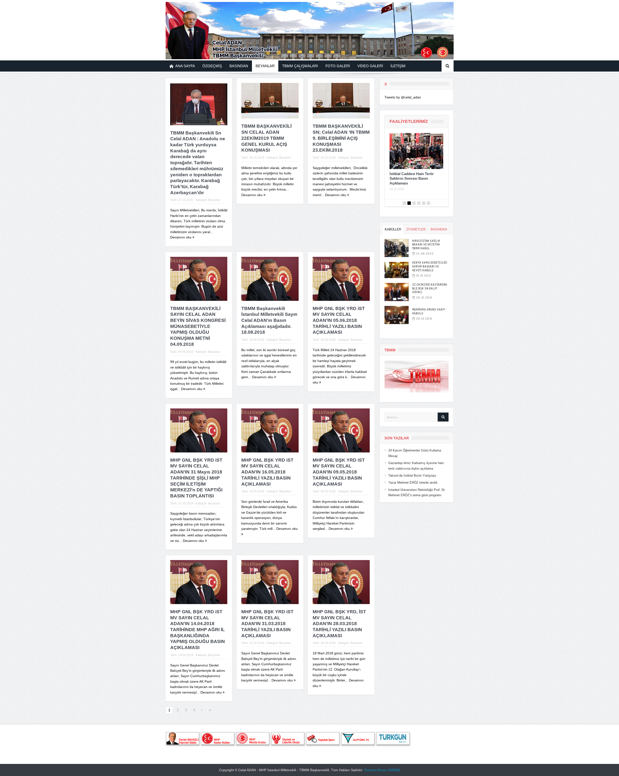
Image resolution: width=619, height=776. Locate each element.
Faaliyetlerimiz (409, 121)
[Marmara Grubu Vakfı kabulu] (396, 315)
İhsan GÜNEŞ (389, 770)
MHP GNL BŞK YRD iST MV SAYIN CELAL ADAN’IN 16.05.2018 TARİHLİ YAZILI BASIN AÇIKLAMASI (267, 472)
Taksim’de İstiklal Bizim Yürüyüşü (412, 475)
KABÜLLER (393, 229)
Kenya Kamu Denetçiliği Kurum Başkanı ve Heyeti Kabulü (430, 266)
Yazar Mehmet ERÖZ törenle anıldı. (413, 482)
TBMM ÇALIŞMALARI (300, 66)
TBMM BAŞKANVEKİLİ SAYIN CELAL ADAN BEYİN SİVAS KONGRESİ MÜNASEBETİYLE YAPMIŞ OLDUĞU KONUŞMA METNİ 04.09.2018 (198, 326)
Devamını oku (181, 237)
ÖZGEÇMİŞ (212, 66)
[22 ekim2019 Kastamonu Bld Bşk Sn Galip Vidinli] (396, 292)
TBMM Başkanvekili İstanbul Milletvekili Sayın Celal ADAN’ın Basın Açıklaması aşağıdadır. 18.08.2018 (269, 320)
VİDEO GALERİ (370, 66)
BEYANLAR (265, 66)
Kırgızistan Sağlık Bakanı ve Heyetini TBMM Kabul (426, 244)
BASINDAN (238, 66)
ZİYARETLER (416, 229)
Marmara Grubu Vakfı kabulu (428, 311)
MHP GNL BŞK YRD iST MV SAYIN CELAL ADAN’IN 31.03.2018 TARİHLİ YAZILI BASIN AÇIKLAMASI (267, 623)
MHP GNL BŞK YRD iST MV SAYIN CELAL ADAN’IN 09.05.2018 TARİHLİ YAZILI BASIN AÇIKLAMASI (339, 472)
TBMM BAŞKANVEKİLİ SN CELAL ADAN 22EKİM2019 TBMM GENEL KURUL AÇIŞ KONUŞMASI (266, 138)
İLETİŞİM (398, 66)
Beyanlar (214, 200)
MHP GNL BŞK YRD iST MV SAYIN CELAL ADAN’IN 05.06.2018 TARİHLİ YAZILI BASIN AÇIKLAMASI (339, 320)
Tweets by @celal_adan (402, 97)
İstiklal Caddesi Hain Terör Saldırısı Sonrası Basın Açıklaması (412, 178)
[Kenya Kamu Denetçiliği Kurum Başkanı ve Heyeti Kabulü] (396, 270)
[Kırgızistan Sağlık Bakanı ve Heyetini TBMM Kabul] (396, 248)
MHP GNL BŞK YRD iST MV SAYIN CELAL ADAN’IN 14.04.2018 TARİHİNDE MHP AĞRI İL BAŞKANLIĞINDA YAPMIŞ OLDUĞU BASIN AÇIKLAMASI (197, 629)
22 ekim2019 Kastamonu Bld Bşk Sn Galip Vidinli (430, 288)
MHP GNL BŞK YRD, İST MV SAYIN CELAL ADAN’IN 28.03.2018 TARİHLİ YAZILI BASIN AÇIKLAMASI (339, 623)
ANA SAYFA (185, 66)
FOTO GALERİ (337, 66)
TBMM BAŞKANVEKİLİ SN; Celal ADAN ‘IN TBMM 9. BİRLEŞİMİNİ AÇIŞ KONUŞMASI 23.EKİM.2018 (341, 138)
